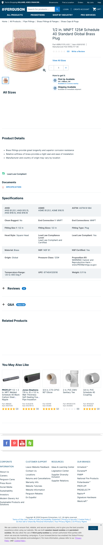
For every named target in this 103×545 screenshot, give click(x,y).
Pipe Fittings (29, 21)
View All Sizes (59, 60)
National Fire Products (87, 478)
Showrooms (53, 2)
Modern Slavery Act (9, 498)
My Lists (90, 2)
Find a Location (68, 2)
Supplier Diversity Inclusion (60, 475)
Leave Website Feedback (37, 467)
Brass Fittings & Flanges (48, 21)
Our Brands (83, 461)
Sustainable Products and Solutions (12, 503)
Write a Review (78, 51)
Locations (30, 474)
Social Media (6, 487)
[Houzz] (30, 443)
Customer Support (36, 461)
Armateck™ (82, 467)
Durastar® (82, 471)
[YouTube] (22, 443)
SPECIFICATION (13, 187)
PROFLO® (81, 486)
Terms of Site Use (20, 519)
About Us (4, 472)
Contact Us (31, 471)
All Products (15, 15)
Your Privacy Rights (63, 521)
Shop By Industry (63, 15)
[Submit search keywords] (57, 9)
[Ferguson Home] (13, 9)
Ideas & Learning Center (63, 467)
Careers (3, 475)
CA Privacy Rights (79, 521)
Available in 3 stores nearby (68, 83)
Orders (80, 2)
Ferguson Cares (7, 479)
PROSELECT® (83, 489)
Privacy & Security (69, 519)
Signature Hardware (86, 497)
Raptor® (81, 493)
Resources (58, 461)
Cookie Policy (84, 519)
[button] (100, 525)
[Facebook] (6, 443)
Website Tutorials (34, 486)
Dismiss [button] (93, 528)
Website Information (35, 489)
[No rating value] (60, 51)
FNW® (80, 474)
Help (99, 2)
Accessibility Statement (50, 519)
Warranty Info (32, 482)
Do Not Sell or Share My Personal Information (34, 522)
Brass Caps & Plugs (70, 21)
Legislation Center (60, 471)
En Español (31, 497)
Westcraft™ (82, 501)
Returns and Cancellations (38, 478)
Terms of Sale (34, 519)
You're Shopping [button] (22, 2)
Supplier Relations (60, 480)
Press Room (5, 483)
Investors (4, 494)
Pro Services (88, 15)
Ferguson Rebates (34, 493)
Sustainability (6, 491)
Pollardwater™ (84, 482)
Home (4, 21)
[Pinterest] (14, 443)
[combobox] (42, 9)
